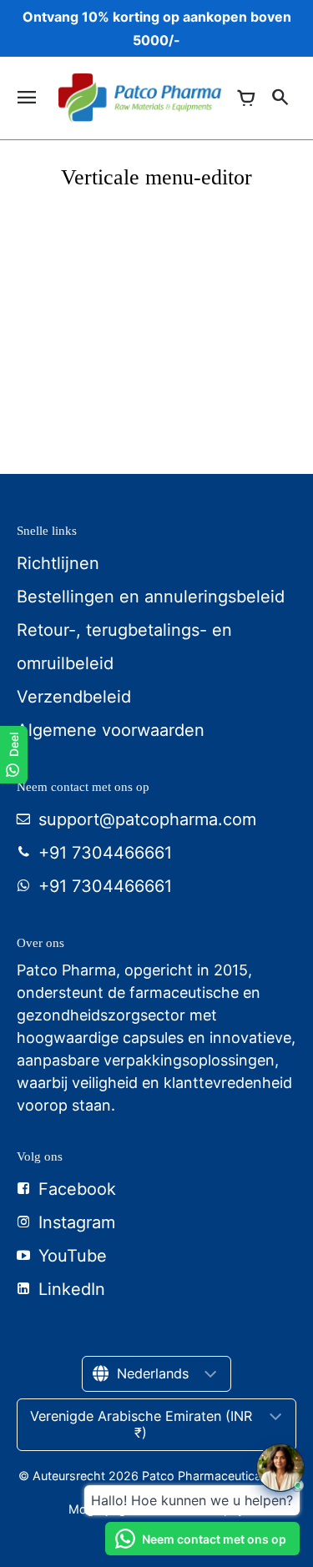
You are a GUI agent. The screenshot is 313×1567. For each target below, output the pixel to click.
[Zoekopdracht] (279, 97)
